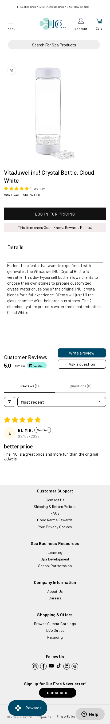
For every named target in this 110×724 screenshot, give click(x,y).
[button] (11, 21)
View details (80, 6)
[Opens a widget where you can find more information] (90, 714)
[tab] (15, 247)
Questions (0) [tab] (80, 386)
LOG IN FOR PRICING (55, 214)
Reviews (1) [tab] (29, 386)
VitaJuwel (11, 195)
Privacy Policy (66, 716)
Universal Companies (35, 717)
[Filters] (9, 402)
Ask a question (82, 364)
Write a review (82, 352)
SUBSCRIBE (57, 692)
